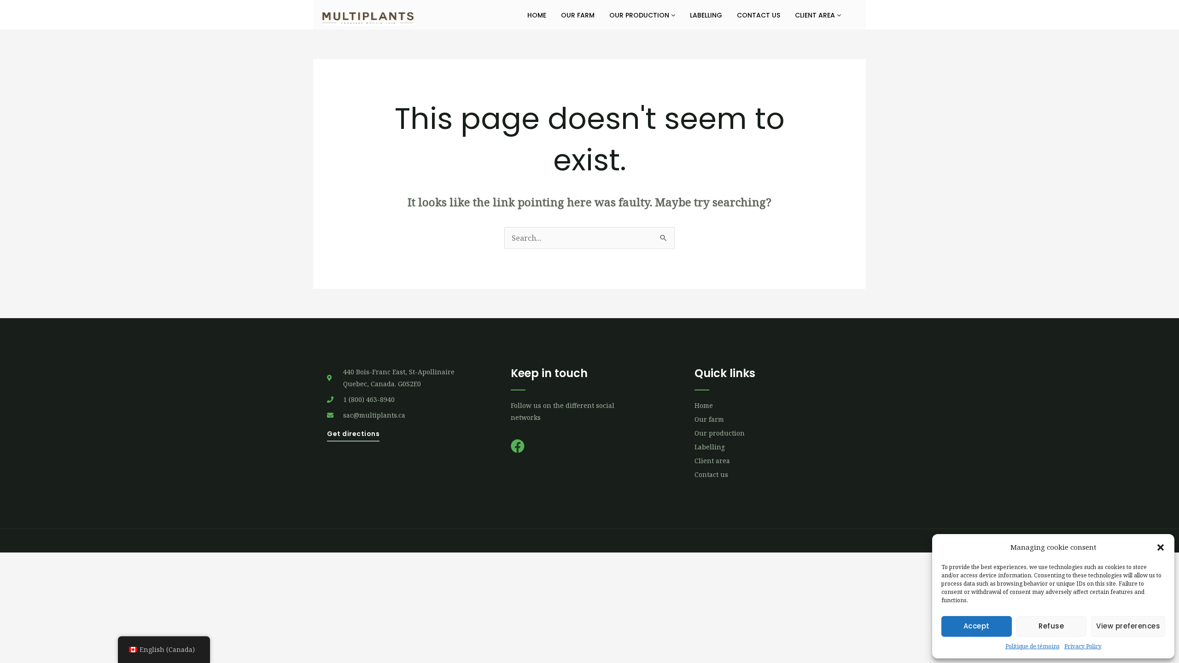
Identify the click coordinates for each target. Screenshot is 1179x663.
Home (536, 15)
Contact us (758, 15)
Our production (640, 15)
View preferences (1128, 626)
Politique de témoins (1032, 646)
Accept (976, 626)
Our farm (578, 15)
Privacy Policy (1083, 646)
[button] (1160, 547)
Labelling (706, 15)
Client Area (816, 15)
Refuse (1051, 626)
